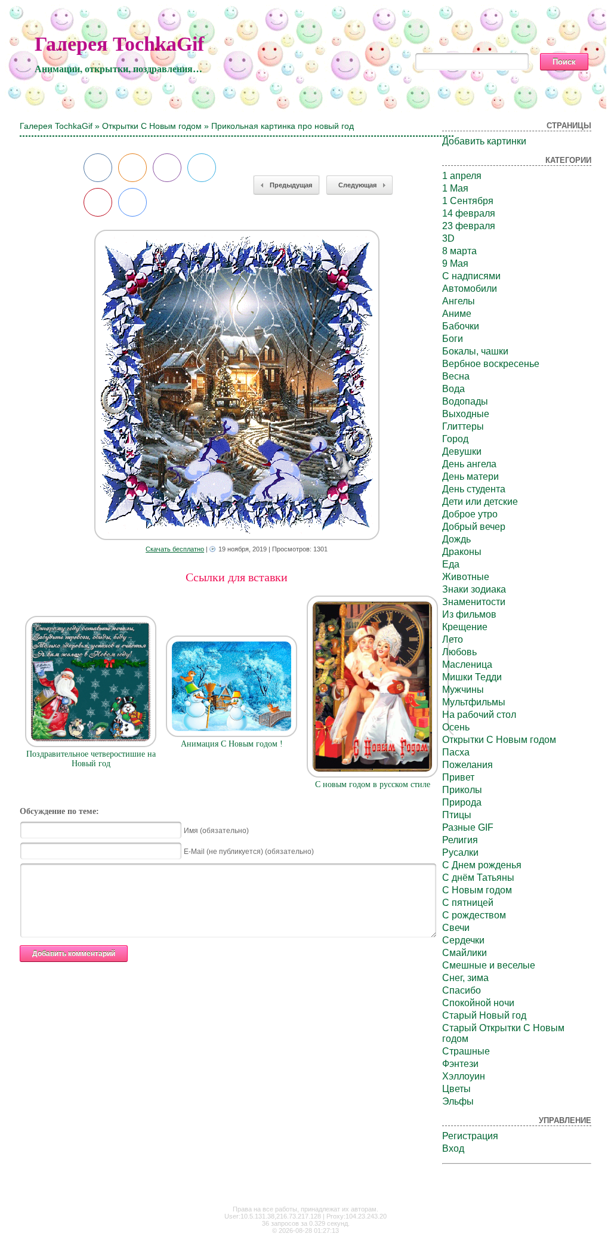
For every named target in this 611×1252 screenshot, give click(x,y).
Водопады (465, 401)
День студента (473, 489)
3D (448, 238)
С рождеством (474, 915)
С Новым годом (477, 890)
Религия (460, 840)
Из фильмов (469, 614)
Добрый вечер (473, 527)
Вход (453, 1148)
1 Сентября (467, 201)
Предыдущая (291, 185)
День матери (470, 476)
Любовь (459, 652)
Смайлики (464, 953)
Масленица (467, 664)
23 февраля (468, 226)
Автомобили (469, 288)
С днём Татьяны (478, 877)
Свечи (456, 928)
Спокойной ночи (478, 1003)
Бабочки (460, 326)
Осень (456, 727)
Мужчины (463, 689)
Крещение (464, 627)
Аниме (456, 314)
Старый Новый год (484, 1015)
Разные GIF (467, 827)
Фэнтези (460, 1064)
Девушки (462, 451)
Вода (453, 389)
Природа (462, 802)
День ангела (469, 464)
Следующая (357, 185)
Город (455, 439)
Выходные (465, 414)
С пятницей (467, 903)
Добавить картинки (484, 141)
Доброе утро (470, 514)
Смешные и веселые (488, 965)
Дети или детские (480, 502)
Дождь (456, 539)
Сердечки (463, 940)
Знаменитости (473, 602)
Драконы (462, 552)
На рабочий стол (479, 715)
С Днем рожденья (481, 865)
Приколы (462, 790)
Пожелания (467, 765)
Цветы (456, 1089)
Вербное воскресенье (490, 364)
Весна (456, 376)
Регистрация (470, 1136)
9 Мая (455, 263)
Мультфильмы (473, 702)
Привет (458, 777)
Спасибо (461, 990)
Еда (450, 564)
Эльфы (458, 1101)
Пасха (456, 752)
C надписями (471, 276)
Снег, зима (465, 978)
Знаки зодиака (474, 589)
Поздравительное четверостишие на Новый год (91, 759)
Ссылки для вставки (237, 577)
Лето (452, 639)
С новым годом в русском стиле (372, 784)
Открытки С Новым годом (152, 126)
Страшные (466, 1051)
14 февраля (468, 213)
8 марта (459, 251)
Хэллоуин (463, 1076)
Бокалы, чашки (475, 351)
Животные (465, 577)
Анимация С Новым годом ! (232, 743)
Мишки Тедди (472, 677)
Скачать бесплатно (175, 549)
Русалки (460, 852)
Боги (452, 339)
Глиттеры (463, 426)
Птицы (456, 815)
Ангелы (458, 301)
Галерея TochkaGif (119, 44)
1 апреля (462, 176)
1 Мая (455, 188)
